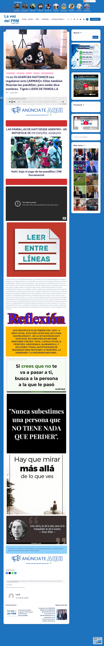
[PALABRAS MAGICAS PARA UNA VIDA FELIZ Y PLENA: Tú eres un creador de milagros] (80, 167)
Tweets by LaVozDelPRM (80, 137)
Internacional (20, 73)
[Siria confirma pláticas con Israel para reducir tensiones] (92, 192)
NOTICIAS (28, 73)
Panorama (36, 73)
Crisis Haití (9, 584)
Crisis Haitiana (11, 73)
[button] (95, 19)
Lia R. (18, 594)
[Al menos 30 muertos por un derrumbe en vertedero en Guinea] (92, 205)
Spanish (88, 1)
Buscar (77, 33)
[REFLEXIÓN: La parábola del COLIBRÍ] (80, 179)
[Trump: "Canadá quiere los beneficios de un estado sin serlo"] (92, 154)
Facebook (78, 105)
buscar (95, 37)
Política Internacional (47, 73)
